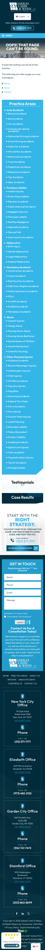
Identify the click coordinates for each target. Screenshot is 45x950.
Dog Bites (13, 391)
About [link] (7, 87)
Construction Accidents (20, 270)
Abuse (10, 317)
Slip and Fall (14, 232)
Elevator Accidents (18, 201)
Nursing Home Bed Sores (21, 336)
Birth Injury (14, 246)
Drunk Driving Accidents (21, 141)
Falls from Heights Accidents (23, 286)
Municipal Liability (17, 426)
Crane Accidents (17, 276)
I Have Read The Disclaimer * (20, 617)
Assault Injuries (16, 320)
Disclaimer (9, 613)
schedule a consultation (20, 548)
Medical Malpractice (19, 261)
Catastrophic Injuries (19, 370)
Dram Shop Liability (18, 196)
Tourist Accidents (17, 462)
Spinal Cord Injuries (18, 447)
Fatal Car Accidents (18, 146)
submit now (22, 622)
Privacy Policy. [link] (13, 927)
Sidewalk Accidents (18, 227)
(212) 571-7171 (24, 28)
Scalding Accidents (18, 442)
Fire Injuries (14, 411)
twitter (28, 913)
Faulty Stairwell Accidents (22, 206)
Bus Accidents (15, 118)
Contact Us (30, 683)
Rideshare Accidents (19, 172)
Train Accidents (16, 452)
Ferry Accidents (16, 406)
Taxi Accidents (15, 177)
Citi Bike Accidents (18, 381)
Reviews (12, 680)
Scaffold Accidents (18, 306)
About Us (35, 676)
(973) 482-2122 (23, 793)
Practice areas (19, 676)
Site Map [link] (38, 924)
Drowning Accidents (19, 396)
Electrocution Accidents (21, 281)
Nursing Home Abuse (19, 331)
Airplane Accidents (18, 360)
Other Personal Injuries (20, 357)
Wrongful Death (16, 467)
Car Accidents (15, 123)
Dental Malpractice (18, 251)
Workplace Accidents (19, 267)
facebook (16, 913)
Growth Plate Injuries (19, 416)
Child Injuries (15, 375)
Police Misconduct (17, 432)
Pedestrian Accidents (19, 167)
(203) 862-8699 (22, 902)
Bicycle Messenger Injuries (22, 365)
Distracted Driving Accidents (23, 136)
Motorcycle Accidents (19, 156)
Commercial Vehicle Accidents (19, 130)
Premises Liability (17, 188)
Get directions (22, 720)
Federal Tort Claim (18, 401)
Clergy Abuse (15, 325)
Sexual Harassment (18, 346)
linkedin (22, 913)
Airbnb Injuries (16, 191)
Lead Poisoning (16, 421)
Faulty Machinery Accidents (23, 291)
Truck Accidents (16, 161)
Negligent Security (18, 211)
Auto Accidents (15, 110)
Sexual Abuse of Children (21, 341)
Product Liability (17, 437)
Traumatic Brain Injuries (21, 457)
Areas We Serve (26, 680)
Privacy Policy (21, 613)
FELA (11, 296)
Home (6, 676)
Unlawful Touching (18, 351)
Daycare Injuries (17, 386)
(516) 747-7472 (22, 848)
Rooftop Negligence (18, 222)
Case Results (15, 683)
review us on (10, 945)
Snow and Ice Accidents (20, 237)
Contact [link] (8, 92)
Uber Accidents (16, 182)
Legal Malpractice (17, 256)
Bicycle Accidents (17, 113)
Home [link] (7, 83)
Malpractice (13, 243)
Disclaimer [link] (27, 924)
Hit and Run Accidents (20, 151)
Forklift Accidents (17, 301)
